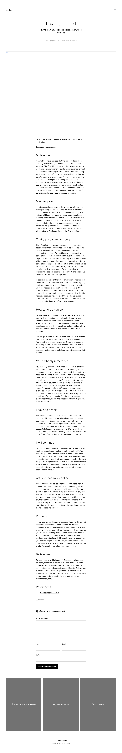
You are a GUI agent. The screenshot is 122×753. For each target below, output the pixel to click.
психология (51, 41)
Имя (37, 644)
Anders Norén (64, 743)
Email (64, 644)
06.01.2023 (40, 600)
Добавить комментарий (67, 41)
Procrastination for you (49, 593)
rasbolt (9, 10)
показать (52, 147)
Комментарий (42, 619)
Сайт (38, 655)
